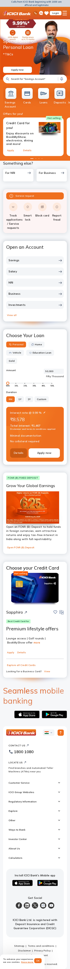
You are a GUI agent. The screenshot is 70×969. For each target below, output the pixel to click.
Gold (12, 360)
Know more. (27, 962)
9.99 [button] (35, 413)
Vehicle (17, 352)
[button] (35, 79)
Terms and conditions (41, 945)
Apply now (44, 453)
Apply (10, 150)
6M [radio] (10, 399)
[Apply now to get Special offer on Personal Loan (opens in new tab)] (35, 46)
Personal (18, 344)
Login (55, 13)
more (37, 642)
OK (38, 960)
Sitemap (19, 945)
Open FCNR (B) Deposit (20, 547)
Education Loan (42, 352)
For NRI (10, 173)
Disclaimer (24, 950)
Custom (41, 399)
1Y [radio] (19, 399)
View (47, 671)
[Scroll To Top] (61, 732)
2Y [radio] (29, 399)
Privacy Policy (42, 950)
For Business (47, 173)
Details (27, 150)
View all (12, 315)
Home (38, 344)
